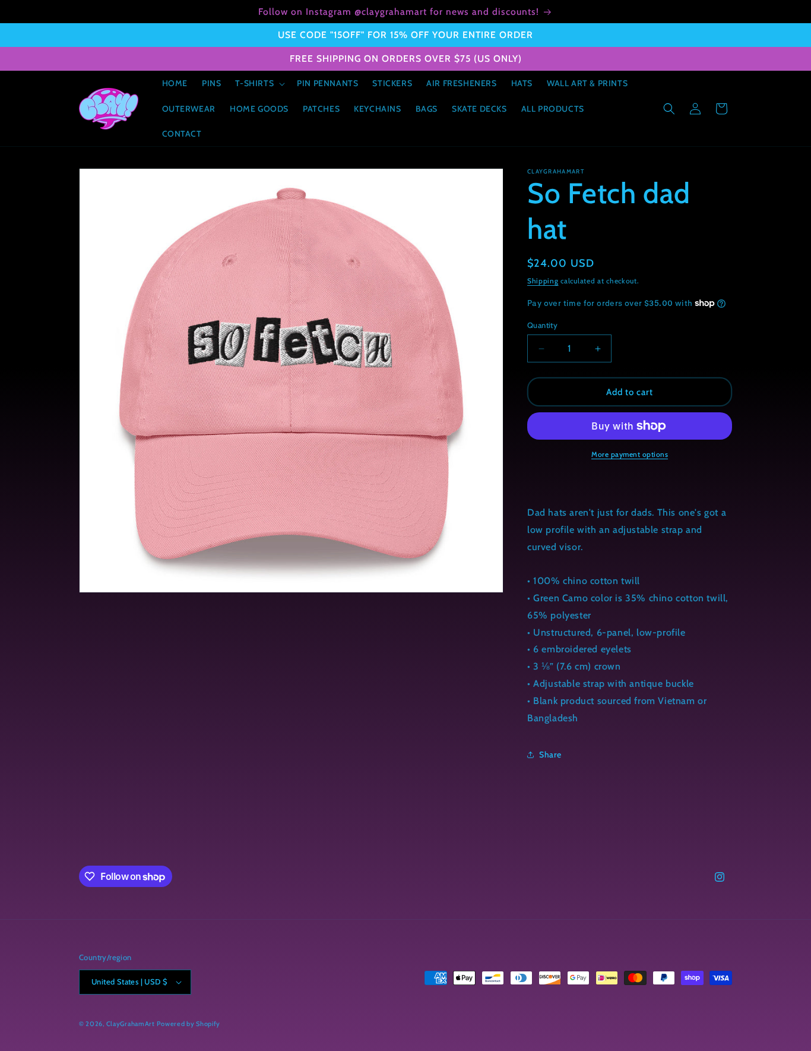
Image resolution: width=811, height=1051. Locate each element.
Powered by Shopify (188, 1024)
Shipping (543, 280)
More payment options (629, 454)
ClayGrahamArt (130, 1024)
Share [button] (550, 754)
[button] (259, 83)
